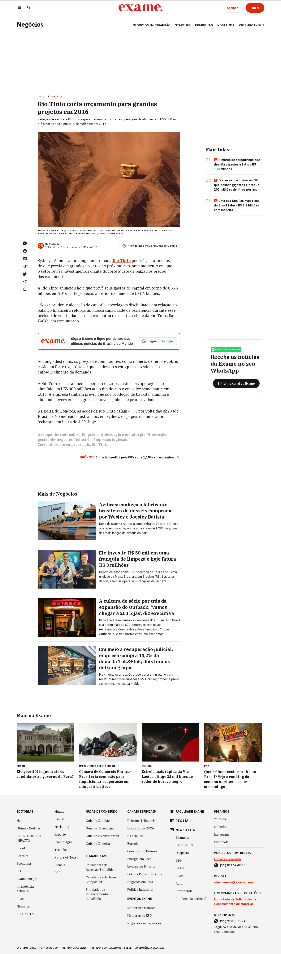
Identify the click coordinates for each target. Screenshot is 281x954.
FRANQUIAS (204, 25)
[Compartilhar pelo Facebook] (25, 251)
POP (57, 873)
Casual (59, 819)
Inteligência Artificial (25, 889)
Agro (179, 883)
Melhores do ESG (139, 915)
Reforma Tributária (141, 821)
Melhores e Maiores (141, 908)
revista (182, 821)
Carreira (23, 856)
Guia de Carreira (98, 844)
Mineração (156, 434)
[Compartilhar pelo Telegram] (25, 266)
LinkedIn (220, 827)
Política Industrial (140, 889)
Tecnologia (62, 850)
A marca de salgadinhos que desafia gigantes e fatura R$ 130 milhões (237, 164)
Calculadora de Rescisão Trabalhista (101, 867)
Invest (21, 899)
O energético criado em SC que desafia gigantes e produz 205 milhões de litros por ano (236, 184)
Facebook (221, 842)
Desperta (182, 853)
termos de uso (48, 947)
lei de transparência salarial (144, 947)
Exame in (182, 837)
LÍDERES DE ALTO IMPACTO (29, 838)
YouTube (220, 819)
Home (41, 96)
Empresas (90, 434)
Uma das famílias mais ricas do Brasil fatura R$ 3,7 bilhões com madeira (236, 205)
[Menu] (20, 8)
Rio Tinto (100, 444)
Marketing (61, 827)
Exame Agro (63, 842)
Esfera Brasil (106, 766)
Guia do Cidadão (98, 821)
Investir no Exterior (141, 866)
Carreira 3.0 (184, 845)
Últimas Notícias (29, 828)
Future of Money (66, 857)
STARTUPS (183, 25)
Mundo (59, 811)
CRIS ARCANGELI (251, 25)
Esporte (60, 834)
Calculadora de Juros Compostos (101, 879)
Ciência (59, 865)
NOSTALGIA (226, 25)
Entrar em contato (227, 859)
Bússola (133, 844)
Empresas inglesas (110, 439)
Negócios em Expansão (144, 923)
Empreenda (184, 891)
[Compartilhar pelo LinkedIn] (25, 258)
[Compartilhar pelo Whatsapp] (25, 243)
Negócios (30, 24)
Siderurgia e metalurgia (123, 434)
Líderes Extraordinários (144, 874)
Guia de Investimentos (102, 836)
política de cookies (74, 947)
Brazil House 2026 (140, 828)
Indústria (83, 439)
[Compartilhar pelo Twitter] (25, 274)
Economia (24, 863)
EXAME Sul (135, 836)
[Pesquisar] (29, 8)
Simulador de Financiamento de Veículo (97, 894)
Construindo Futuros (142, 851)
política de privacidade (105, 947)
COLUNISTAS (26, 914)
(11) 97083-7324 (232, 921)
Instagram (221, 834)
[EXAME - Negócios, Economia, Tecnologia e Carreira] (140, 8)
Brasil (21, 848)
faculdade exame (190, 811)
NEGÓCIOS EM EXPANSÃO (152, 25)
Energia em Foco (139, 859)
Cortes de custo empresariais (64, 444)
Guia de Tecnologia (100, 828)
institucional (26, 947)
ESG (20, 871)
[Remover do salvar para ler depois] (25, 289)
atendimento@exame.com (233, 882)
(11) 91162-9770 (232, 865)
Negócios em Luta (140, 882)
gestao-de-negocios (55, 439)
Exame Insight (27, 879)
